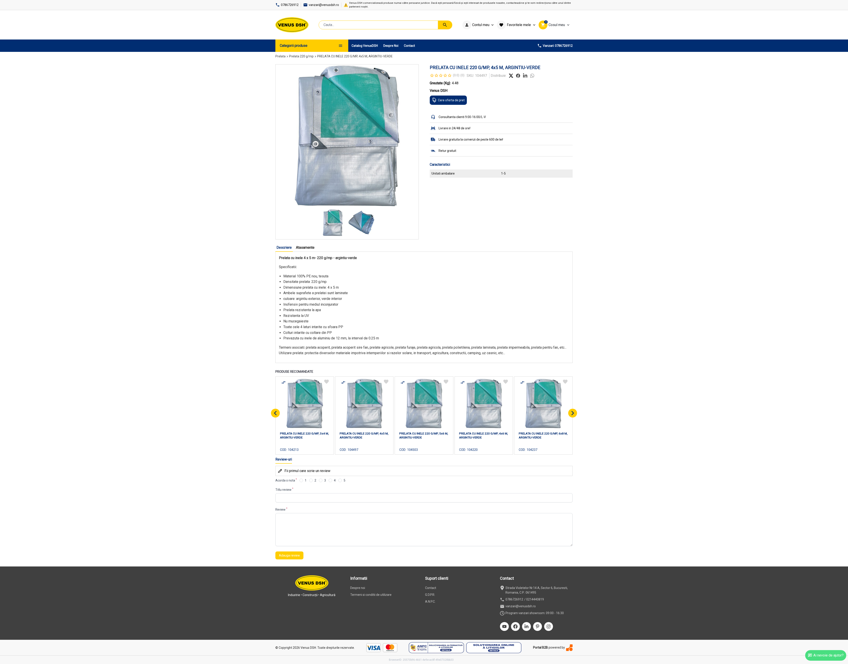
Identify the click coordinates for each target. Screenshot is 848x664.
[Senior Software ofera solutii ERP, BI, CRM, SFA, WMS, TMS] (569, 647)
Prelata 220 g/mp (301, 56)
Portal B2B (540, 647)
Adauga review (289, 555)
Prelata (280, 56)
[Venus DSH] (292, 24)
